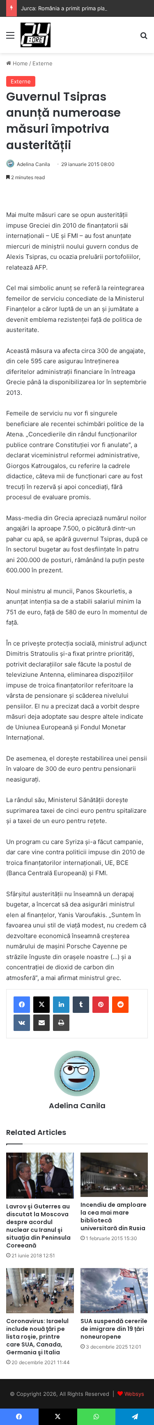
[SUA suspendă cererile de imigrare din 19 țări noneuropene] (114, 1290)
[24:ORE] (36, 35)
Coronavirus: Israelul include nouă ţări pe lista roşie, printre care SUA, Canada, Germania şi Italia (37, 1336)
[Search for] (144, 38)
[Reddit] (120, 1004)
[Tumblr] (81, 1004)
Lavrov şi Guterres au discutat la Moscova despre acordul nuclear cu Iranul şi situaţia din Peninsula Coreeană (38, 1226)
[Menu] (10, 38)
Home (19, 63)
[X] (41, 1004)
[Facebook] (22, 1004)
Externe (42, 63)
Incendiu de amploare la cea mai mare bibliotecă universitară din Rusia (113, 1216)
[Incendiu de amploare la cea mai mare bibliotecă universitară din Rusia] (114, 1175)
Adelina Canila (33, 164)
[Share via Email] (41, 1023)
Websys (134, 1393)
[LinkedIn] (61, 1004)
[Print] (61, 1023)
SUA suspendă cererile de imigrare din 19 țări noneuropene (113, 1329)
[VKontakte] (22, 1023)
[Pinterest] (100, 1004)
